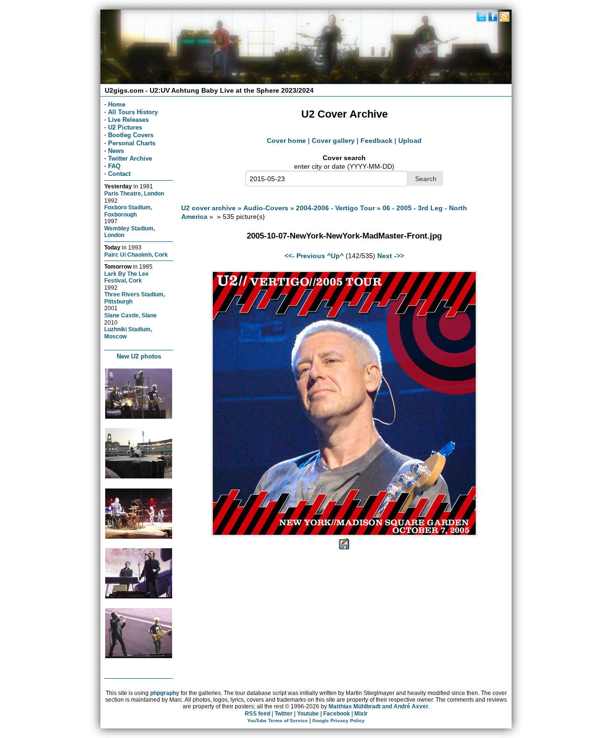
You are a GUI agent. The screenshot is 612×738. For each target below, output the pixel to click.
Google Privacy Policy (338, 720)
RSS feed (257, 713)
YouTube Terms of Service (277, 720)
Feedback (377, 140)
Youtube (308, 713)
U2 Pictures (125, 127)
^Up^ (335, 256)
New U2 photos (139, 356)
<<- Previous (304, 256)
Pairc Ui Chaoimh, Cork (136, 254)
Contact (119, 173)
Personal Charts (131, 143)
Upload (410, 140)
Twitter (283, 713)
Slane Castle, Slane (130, 315)
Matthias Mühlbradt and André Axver (378, 706)
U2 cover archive (208, 208)
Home (116, 104)
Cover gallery (333, 140)
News (116, 150)
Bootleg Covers (130, 135)
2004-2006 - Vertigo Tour (335, 208)
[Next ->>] (344, 534)
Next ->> (390, 256)
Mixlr (361, 713)
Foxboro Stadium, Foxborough (128, 210)
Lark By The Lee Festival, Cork (126, 277)
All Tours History (133, 112)
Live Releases (128, 119)
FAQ (114, 166)
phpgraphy (164, 693)
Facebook (336, 713)
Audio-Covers (265, 208)
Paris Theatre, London (134, 193)
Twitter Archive (130, 158)
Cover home (286, 140)
